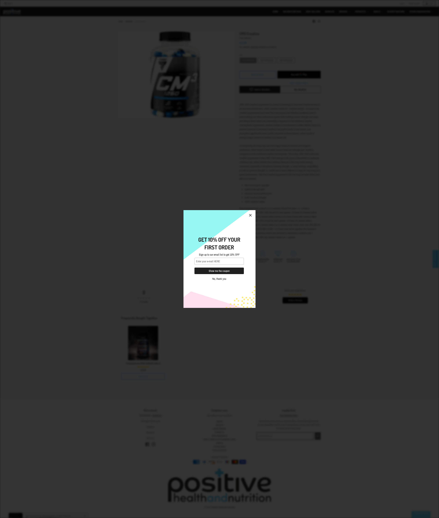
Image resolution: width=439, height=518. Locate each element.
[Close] (250, 215)
